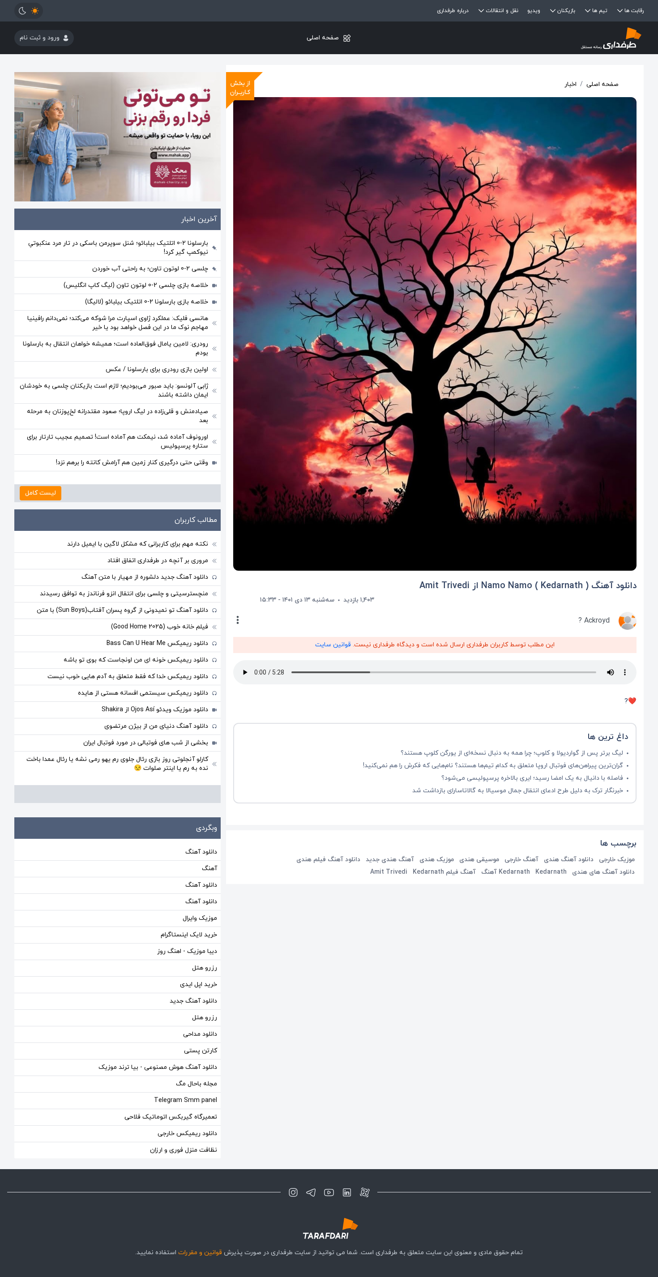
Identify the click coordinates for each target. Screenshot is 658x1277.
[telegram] (311, 1192)
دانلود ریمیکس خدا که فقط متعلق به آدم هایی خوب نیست (127, 676)
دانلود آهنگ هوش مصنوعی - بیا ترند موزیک (157, 1067)
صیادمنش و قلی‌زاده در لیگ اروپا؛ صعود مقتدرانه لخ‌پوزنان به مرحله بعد (117, 416)
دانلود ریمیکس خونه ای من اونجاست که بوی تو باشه (136, 660)
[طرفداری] (539, 38)
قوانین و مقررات (200, 1252)
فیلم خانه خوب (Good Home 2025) (159, 627)
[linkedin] (347, 1192)
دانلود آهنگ (201, 852)
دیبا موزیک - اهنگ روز (187, 951)
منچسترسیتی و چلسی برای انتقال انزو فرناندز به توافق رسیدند (124, 593)
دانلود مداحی (200, 1034)
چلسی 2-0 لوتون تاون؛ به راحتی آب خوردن (150, 269)
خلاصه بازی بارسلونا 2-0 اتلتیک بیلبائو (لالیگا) (146, 302)
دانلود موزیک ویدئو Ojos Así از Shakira (155, 709)
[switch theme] (28, 11)
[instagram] (293, 1192)
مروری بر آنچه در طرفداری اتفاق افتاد (157, 560)
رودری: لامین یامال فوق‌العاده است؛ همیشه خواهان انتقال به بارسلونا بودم (115, 348)
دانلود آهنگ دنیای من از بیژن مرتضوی (156, 726)
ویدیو (533, 10)
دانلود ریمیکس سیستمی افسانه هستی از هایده (143, 693)
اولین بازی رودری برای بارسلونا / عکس (157, 369)
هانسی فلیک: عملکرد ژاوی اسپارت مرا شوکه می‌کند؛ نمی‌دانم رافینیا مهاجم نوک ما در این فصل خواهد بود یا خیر (117, 323)
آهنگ (209, 868)
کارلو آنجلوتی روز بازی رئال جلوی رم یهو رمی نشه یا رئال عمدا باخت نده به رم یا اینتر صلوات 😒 (117, 764)
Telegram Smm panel (185, 1100)
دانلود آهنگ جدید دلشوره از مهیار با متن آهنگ (144, 577)
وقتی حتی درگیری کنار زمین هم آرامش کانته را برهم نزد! (132, 462)
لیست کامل (40, 493)
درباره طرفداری (453, 10)
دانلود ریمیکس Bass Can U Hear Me (157, 643)
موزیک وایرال (200, 918)
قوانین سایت (333, 645)
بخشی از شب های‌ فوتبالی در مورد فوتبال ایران (145, 743)
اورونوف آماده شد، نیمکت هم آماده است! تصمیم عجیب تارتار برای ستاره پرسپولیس (117, 441)
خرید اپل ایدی (198, 984)
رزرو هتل (204, 968)
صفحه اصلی (323, 38)
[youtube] (329, 1192)
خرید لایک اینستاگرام (189, 935)
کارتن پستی (200, 1050)
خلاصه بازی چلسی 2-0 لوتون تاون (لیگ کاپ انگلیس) (136, 285)
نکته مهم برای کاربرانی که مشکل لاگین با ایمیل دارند (137, 544)
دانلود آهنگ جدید (193, 1001)
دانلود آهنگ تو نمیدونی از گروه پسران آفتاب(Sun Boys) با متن (122, 610)
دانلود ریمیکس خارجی (187, 1133)
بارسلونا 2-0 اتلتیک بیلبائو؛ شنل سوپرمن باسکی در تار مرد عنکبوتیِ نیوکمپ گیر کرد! (118, 247)
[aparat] (364, 1192)
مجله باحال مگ (196, 1084)
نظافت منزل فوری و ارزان (183, 1150)
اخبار (570, 84)
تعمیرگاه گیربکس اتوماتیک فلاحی (170, 1117)
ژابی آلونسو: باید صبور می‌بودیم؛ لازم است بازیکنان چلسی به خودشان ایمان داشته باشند (114, 390)
